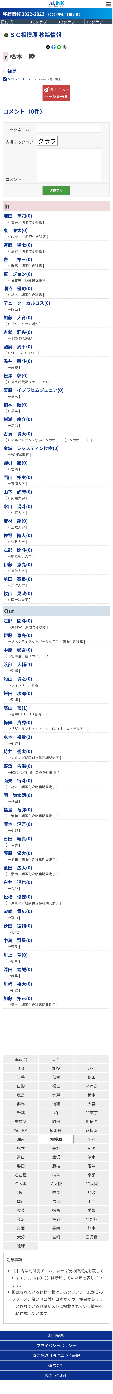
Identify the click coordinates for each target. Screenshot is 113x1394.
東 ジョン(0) (17, 274)
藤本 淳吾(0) (17, 824)
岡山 (21, 1201)
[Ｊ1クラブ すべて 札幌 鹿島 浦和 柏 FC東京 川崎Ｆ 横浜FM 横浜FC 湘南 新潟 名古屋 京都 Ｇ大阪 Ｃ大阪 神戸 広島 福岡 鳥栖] (42, 21)
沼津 (92, 1166)
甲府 (92, 1139)
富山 (21, 1157)
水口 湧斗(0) (17, 506)
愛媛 (92, 1210)
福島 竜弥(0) (17, 809)
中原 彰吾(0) (17, 649)
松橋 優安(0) (17, 896)
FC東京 (91, 1112)
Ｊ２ (92, 1059)
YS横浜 (91, 1130)
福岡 (56, 1219)
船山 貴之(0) (17, 678)
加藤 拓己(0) (17, 998)
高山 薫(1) (15, 707)
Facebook (53, 48)
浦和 (56, 1103)
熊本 (92, 1228)
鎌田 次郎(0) (17, 693)
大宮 (92, 1103)
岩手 (21, 1077)
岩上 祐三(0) (17, 259)
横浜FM (21, 1130)
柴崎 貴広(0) (17, 911)
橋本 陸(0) (15, 404)
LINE (59, 48)
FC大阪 (91, 1183)
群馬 (21, 1103)
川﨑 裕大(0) (17, 983)
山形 (21, 1086)
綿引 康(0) (15, 462)
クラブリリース (19, 78)
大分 (21, 1237)
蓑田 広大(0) (17, 867)
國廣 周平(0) (17, 346)
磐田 (21, 1166)
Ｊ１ (56, 1059)
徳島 (56, 1210)
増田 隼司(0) (17, 215)
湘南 (21, 1139)
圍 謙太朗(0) (17, 795)
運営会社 (56, 1365)
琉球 (21, 1245)
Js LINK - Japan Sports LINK (56, 4)
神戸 (21, 1192)
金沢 (56, 1157)
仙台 (56, 1077)
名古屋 (21, 1175)
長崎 (56, 1228)
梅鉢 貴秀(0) (17, 722)
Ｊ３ (21, 1068)
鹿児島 (92, 1237)
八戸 (92, 1068)
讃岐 (21, 1210)
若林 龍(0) (15, 520)
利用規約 (56, 1335)
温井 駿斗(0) (17, 361)
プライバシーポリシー (56, 1345)
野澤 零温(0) (17, 766)
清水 (92, 1157)
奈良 (56, 1192)
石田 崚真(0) (17, 838)
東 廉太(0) (15, 230)
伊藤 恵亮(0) (17, 564)
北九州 (92, 1219)
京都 (92, 1175)
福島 (12, 70)
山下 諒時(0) (17, 491)
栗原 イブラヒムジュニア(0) (33, 390)
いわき (92, 1086)
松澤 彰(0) (15, 375)
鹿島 (21, 1095)
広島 (56, 1201)
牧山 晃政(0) (17, 593)
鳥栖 (21, 1228)
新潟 (92, 1148)
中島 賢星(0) (17, 940)
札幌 (56, 1068)
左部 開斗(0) (17, 549)
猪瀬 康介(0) (17, 419)
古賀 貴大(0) (17, 433)
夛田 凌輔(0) (17, 925)
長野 (56, 1148)
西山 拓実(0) (17, 477)
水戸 (56, 1095)
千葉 (21, 1112)
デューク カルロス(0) (26, 303)
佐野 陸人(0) (17, 535)
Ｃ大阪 (56, 1183)
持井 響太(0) (17, 751)
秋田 (92, 1077)
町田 (56, 1121)
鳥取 (92, 1192)
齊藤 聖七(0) (17, 244)
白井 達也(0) (17, 882)
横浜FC (56, 1130)
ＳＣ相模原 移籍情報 (35, 34)
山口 (92, 1201)
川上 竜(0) (15, 954)
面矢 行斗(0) (17, 780)
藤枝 (56, 1166)
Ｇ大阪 (21, 1183)
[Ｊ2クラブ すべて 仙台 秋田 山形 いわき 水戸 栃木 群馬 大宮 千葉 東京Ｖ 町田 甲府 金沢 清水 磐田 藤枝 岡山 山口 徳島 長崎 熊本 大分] (70, 21)
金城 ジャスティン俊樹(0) (31, 448)
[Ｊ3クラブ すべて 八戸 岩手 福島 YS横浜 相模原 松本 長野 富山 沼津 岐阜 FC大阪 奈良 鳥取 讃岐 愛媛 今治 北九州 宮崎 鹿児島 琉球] (98, 21)
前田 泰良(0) (17, 579)
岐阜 (56, 1175)
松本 (21, 1148)
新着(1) (20, 1059)
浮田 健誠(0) (17, 969)
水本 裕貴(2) (17, 737)
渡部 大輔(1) (17, 664)
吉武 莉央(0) (17, 332)
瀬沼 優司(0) (17, 288)
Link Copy (64, 48)
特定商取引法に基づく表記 (56, 1355)
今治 (21, 1219)
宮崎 (56, 1237)
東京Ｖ (21, 1121)
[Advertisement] (58, 1032)
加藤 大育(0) (17, 317)
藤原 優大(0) (17, 853)
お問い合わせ (56, 1375)
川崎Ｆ (92, 1121)
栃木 (92, 1095)
